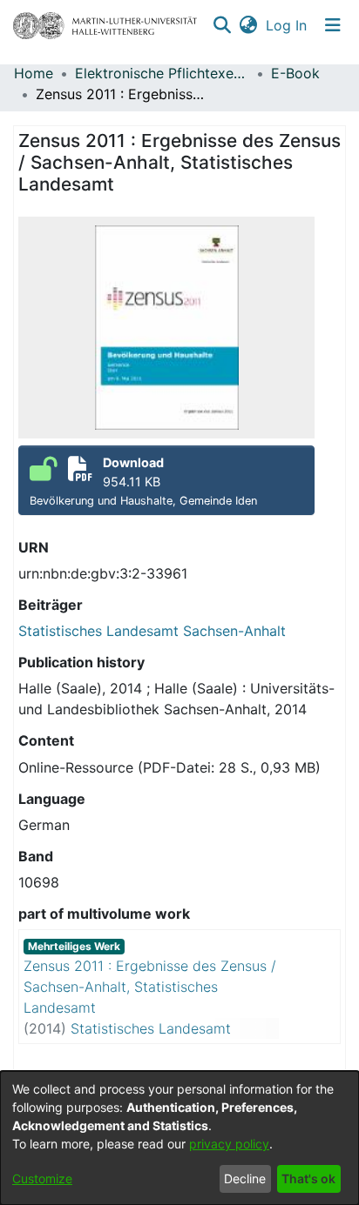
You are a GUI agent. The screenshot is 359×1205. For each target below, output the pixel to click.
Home (33, 73)
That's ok (308, 1178)
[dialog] (179, 1138)
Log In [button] (287, 25)
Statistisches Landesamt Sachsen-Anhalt (152, 630)
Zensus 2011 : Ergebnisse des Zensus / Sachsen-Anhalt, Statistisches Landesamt (150, 986)
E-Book (295, 73)
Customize (42, 1178)
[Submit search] (222, 25)
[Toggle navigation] (333, 25)
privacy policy (229, 1143)
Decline (245, 1178)
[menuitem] (248, 25)
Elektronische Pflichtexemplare (162, 73)
